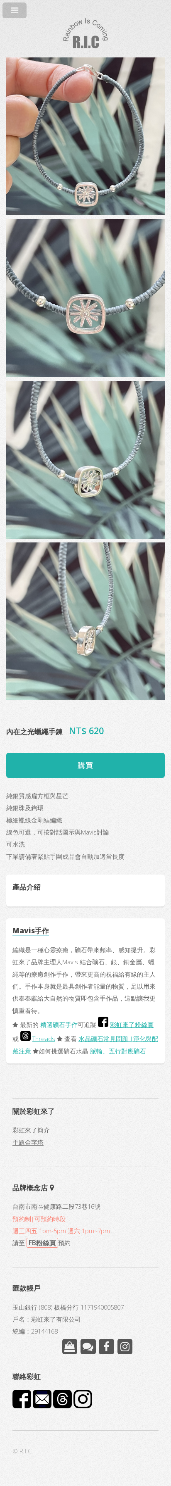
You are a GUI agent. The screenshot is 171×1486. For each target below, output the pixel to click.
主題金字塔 (28, 1142)
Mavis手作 (30, 930)
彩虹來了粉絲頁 (132, 1024)
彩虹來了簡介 (31, 1130)
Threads (43, 1038)
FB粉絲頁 (42, 1242)
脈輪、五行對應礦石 (118, 1051)
